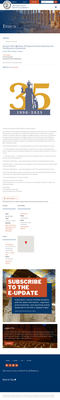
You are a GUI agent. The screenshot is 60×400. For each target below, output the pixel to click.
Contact (24, 2)
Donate (34, 2)
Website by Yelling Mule (33, 396)
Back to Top (8, 379)
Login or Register (12, 2)
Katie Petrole (24, 213)
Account (29, 360)
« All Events (6, 38)
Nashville (15, 67)
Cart (22, 360)
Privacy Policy (24, 396)
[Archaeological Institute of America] (7, 4)
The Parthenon (7, 55)
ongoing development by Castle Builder (46, 396)
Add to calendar (10, 198)
